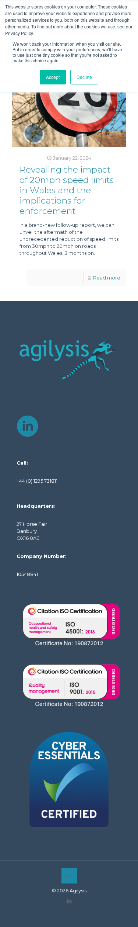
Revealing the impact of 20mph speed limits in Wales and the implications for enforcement (67, 190)
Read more (106, 278)
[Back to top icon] (69, 875)
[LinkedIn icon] (69, 901)
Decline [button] (84, 77)
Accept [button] (53, 77)
